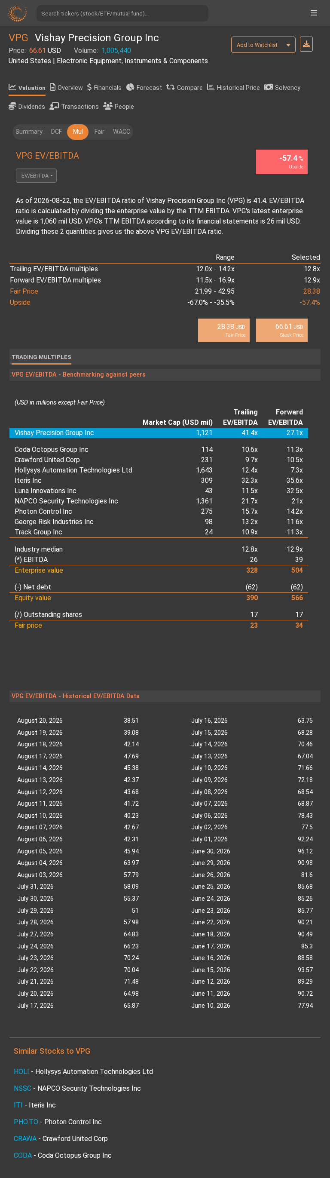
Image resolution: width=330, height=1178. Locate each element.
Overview (70, 88)
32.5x (295, 491)
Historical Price (238, 88)
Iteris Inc (28, 480)
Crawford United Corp (47, 460)
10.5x (295, 460)
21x (297, 501)
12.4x (249, 470)
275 (207, 511)
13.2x (249, 522)
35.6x (295, 480)
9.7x (251, 460)
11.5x (249, 491)
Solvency (287, 88)
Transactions (80, 106)
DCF (56, 131)
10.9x (249, 532)
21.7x (249, 501)
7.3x (296, 470)
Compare (190, 88)
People (124, 106)
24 (209, 532)
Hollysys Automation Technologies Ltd (73, 470)
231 (207, 460)
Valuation (32, 88)
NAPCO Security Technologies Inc (66, 501)
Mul (78, 131)
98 (209, 522)
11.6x (295, 522)
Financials (108, 88)
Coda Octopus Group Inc (52, 449)
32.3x (249, 480)
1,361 (204, 501)
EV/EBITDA (35, 175)
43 (209, 491)
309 (207, 480)
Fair (99, 131)
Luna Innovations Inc (45, 491)
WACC (121, 131)
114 (207, 449)
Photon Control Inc (43, 511)
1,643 (204, 470)
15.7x (249, 511)
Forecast (149, 88)
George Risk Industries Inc (54, 522)
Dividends (31, 106)
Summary (29, 131)
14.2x (295, 511)
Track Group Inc (38, 532)
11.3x (295, 449)
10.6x (249, 449)
